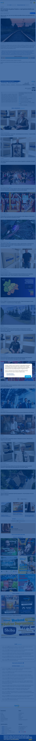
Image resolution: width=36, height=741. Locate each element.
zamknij (30, 739)
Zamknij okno (28, 376)
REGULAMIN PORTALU (10, 373)
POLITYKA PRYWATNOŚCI (11, 374)
